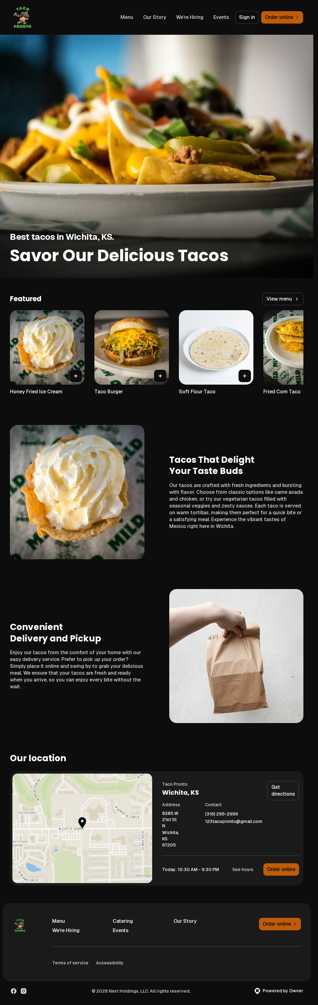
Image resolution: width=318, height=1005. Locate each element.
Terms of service (70, 963)
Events (221, 17)
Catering (123, 921)
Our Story (154, 17)
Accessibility (110, 963)
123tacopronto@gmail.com (233, 821)
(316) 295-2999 (221, 814)
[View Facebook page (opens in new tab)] (13, 991)
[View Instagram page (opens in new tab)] (23, 991)
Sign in (247, 17)
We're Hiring (189, 17)
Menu (126, 17)
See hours (242, 869)
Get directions (283, 790)
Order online (281, 869)
